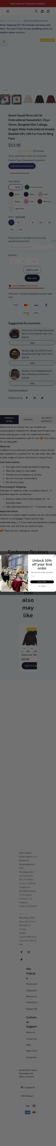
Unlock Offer (42, 581)
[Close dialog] (54, 556)
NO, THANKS (42, 586)
